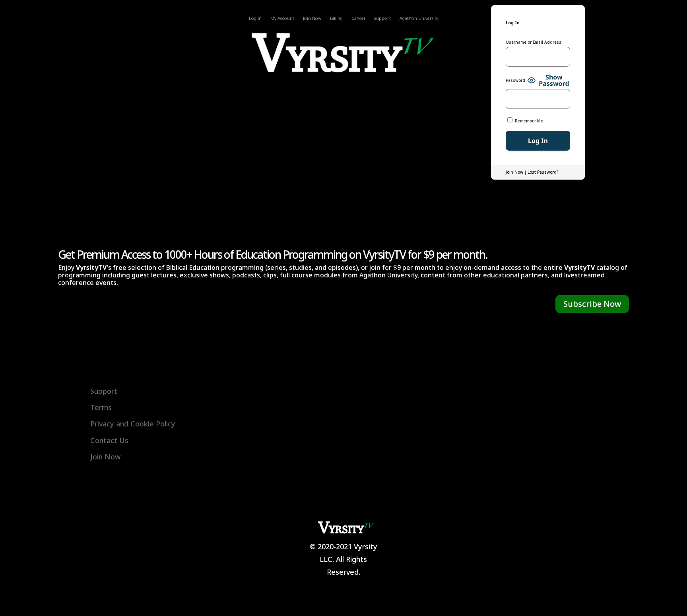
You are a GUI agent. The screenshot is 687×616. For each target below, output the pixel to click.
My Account (282, 18)
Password (515, 80)
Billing (336, 18)
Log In (255, 18)
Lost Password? (543, 172)
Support (382, 18)
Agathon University (419, 18)
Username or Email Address (533, 42)
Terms (101, 407)
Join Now (312, 18)
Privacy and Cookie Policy (132, 423)
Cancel (358, 18)
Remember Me (528, 121)
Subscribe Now (592, 303)
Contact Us (109, 440)
